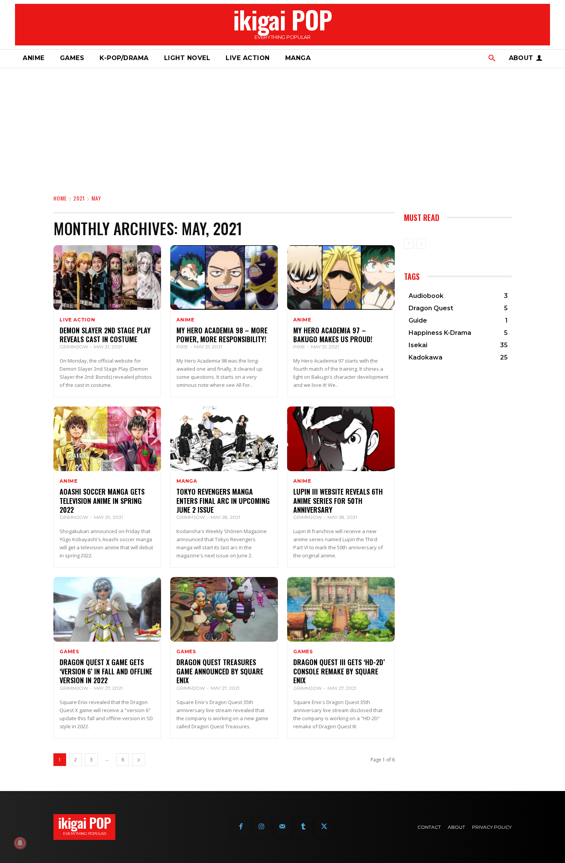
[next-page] (138, 759)
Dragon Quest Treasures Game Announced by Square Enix (219, 671)
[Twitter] (324, 826)
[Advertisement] (282, 126)
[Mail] (282, 826)
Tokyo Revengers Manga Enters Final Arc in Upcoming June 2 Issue (223, 501)
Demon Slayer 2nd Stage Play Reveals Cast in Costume (105, 334)
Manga (186, 481)
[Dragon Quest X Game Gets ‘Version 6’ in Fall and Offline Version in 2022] (107, 609)
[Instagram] (261, 826)
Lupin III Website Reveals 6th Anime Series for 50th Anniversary (338, 501)
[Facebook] (241, 826)
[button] (492, 58)
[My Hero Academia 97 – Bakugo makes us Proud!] (341, 277)
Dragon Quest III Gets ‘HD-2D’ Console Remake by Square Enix (339, 671)
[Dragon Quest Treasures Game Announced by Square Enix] (224, 609)
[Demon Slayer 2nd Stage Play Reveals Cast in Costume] (107, 277)
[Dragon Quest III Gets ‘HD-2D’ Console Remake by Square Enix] (341, 609)
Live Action (77, 320)
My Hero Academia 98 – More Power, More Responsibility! (222, 334)
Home (60, 198)
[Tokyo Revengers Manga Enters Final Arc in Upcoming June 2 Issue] (224, 438)
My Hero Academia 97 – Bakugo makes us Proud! (332, 334)
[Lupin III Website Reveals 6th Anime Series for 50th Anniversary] (341, 438)
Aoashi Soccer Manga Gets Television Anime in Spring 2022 (102, 501)
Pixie (182, 347)
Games (69, 651)
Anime (185, 320)
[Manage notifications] (20, 843)
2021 (79, 198)
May (96, 198)
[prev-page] (409, 244)
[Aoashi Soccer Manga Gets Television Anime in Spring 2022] (107, 438)
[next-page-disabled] (421, 244)
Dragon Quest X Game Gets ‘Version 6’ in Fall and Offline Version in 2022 (106, 671)
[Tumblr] (303, 826)
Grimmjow (74, 347)
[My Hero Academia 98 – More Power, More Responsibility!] (224, 277)
